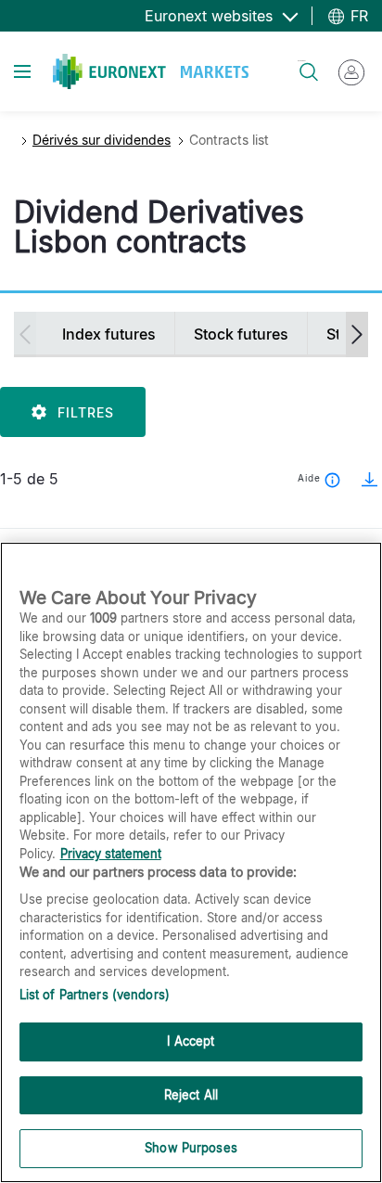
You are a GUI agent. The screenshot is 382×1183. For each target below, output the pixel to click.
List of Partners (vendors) (94, 994)
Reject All (191, 1094)
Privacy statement (110, 853)
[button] (363, 478)
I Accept (190, 1041)
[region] (191, 862)
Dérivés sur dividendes (101, 140)
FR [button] (357, 15)
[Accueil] (150, 71)
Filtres (85, 412)
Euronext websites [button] (211, 15)
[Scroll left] (25, 334)
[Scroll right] (357, 334)
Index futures (109, 334)
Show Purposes (191, 1147)
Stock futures (241, 334)
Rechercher (301, 60)
